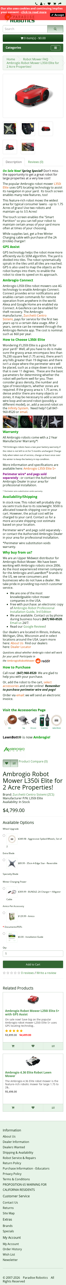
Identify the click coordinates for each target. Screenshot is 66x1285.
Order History (12, 1249)
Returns (8, 1208)
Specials (8, 1231)
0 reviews (27, 973)
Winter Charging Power (14, 881)
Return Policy (12, 1163)
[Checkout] (59, 4)
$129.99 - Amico (25, 916)
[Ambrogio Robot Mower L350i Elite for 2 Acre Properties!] (33, 96)
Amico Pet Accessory (13, 906)
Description (14, 162)
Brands (8, 1226)
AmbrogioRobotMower (21, 660)
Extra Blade (8, 853)
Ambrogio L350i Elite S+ (39, 468)
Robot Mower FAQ (35, 59)
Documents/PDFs (13, 926)
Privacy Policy (12, 1174)
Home (11, 59)
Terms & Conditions (16, 1179)
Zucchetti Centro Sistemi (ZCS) (33, 794)
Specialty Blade (10, 874)
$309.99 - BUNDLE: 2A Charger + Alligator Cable (33, 895)
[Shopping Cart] (54, 4)
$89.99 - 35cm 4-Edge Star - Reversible (37, 863)
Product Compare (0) (33, 761)
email (23, 412)
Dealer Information (16, 1142)
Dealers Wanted (14, 1147)
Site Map (9, 1213)
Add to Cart (33, 964)
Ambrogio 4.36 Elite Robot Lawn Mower (28, 1074)
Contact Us (10, 1202)
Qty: (5, 947)
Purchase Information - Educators (26, 1168)
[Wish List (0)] (49, 4)
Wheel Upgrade (11, 828)
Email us (16, 623)
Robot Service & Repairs (19, 1158)
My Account (11, 1244)
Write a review (46, 973)
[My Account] (42, 4)
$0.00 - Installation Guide (30, 936)
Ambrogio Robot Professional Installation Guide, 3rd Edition (32, 610)
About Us (17, 643)
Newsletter (10, 1260)
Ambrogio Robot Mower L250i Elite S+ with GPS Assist (32, 1013)
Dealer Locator (21, 647)
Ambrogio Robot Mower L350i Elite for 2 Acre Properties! (33, 65)
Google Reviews (34, 626)
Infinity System (18, 408)
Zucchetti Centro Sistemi (25, 317)
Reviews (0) (35, 162)
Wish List (9, 1254)
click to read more (34, 12)
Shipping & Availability (18, 1152)
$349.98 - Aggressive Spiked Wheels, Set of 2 (34, 842)
